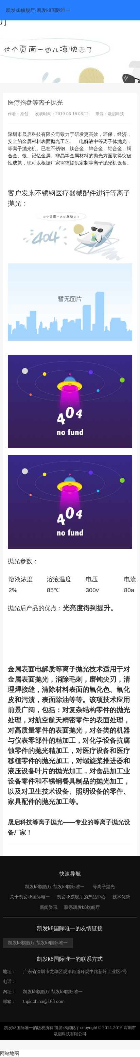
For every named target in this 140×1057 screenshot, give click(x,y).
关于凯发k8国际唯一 (30, 896)
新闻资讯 (48, 907)
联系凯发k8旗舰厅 (82, 907)
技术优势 (121, 896)
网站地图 (9, 1053)
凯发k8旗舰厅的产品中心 (81, 896)
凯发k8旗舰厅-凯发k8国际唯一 (38, 10)
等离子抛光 (104, 886)
